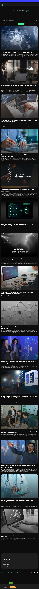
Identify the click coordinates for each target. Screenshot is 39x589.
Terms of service (32, 582)
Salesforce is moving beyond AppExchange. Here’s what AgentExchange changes (17, 225)
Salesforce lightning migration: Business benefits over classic (19, 259)
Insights (8, 572)
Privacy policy (26, 582)
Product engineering (29, 23)
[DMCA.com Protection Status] (11, 583)
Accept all (13, 587)
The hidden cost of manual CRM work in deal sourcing (16, 52)
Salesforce (21, 23)
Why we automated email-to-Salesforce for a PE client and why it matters (19, 86)
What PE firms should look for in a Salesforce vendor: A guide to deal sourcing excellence (19, 120)
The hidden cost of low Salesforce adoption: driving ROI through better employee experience (19, 431)
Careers (18, 572)
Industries (3, 572)
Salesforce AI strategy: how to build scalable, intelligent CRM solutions (18, 535)
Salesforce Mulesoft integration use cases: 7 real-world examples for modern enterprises (17, 292)
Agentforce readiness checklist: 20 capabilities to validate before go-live (17, 190)
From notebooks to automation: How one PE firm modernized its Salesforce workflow (19, 155)
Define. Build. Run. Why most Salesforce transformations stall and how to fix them (18, 466)
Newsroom (13, 572)
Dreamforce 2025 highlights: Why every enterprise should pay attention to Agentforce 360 (19, 397)
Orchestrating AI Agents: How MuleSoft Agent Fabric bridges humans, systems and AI (18, 362)
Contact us (6, 559)
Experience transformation (11, 23)
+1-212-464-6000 (6, 566)
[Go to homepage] (5, 4)
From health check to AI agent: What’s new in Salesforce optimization (17, 501)
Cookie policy (5, 587)
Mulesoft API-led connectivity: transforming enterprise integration (17, 327)
